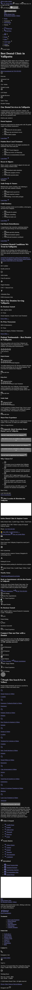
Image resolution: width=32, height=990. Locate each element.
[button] (2, 911)
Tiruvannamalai (10, 854)
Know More (5, 318)
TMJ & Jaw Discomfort (16, 260)
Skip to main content (6, 1)
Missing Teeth (8, 937)
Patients (6, 25)
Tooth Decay (7, 934)
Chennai (8, 847)
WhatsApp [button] (9, 28)
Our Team (7, 941)
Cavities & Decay (18, 257)
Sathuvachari (9, 829)
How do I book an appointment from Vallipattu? (12, 455)
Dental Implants (12, 921)
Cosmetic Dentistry (13, 927)
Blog (5, 944)
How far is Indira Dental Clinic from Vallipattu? (12, 435)
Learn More (4, 138)
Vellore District (10, 845)
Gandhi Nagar (10, 825)
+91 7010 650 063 (10, 529)
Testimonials (7, 943)
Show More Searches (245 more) (11, 804)
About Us (6, 940)
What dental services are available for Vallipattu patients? (16, 438)
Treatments (7, 21)
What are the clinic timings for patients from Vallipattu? (14, 445)
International (7, 22)
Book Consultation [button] (8, 591)
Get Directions (7, 534)
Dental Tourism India (12, 865)
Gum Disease (7, 935)
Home (5, 18)
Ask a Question (7, 661)
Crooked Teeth (8, 938)
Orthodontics (11, 926)
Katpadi (7, 576)
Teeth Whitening (12, 924)
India (5, 39)
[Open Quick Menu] (2, 673)
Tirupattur (9, 852)
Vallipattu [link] (6, 45)
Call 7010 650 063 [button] (22, 591)
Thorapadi (9, 832)
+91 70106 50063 (8, 3)
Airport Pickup (10, 874)
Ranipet (11, 576)
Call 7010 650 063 (16, 71)
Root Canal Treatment (13, 919)
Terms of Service (13, 984)
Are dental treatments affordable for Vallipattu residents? (16, 448)
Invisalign (10, 923)
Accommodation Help (12, 872)
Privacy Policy (5, 984)
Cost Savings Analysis (12, 870)
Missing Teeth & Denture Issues (17, 259)
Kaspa (8, 836)
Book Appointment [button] (6, 913)
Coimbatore (9, 857)
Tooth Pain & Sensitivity (7, 257)
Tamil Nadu (7, 41)
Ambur (18, 576)
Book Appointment (6, 71)
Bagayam (9, 834)
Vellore (6, 44)
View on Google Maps (19, 534)
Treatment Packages (11, 867)
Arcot (14, 576)
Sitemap (20, 984)
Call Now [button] (8, 31)
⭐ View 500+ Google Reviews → (10, 532)
